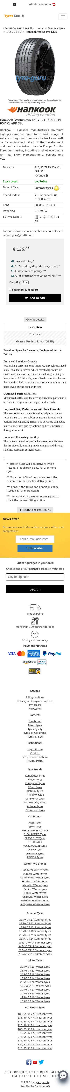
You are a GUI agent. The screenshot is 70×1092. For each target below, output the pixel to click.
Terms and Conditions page (42, 486)
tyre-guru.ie (42, 1082)
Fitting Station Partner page (39, 496)
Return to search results (19, 28)
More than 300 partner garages (35, 626)
